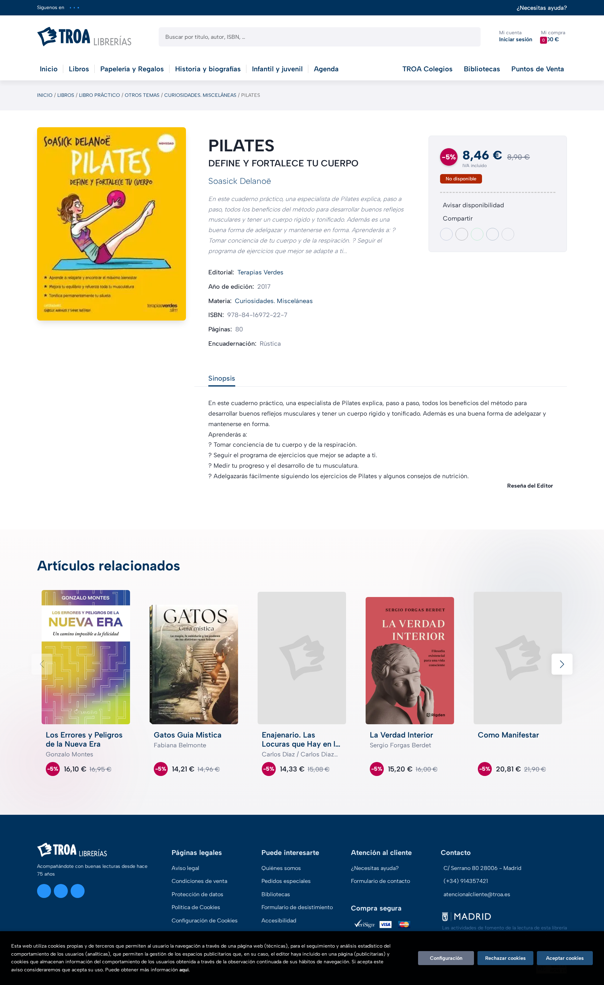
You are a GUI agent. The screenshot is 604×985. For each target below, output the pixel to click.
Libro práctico (99, 95)
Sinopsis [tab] (221, 378)
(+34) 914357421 (466, 881)
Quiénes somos (281, 868)
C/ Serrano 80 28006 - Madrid (483, 868)
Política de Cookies (196, 907)
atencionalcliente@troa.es (477, 894)
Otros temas (142, 95)
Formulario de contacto (380, 881)
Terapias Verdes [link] (260, 272)
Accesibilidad (278, 920)
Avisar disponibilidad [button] (473, 205)
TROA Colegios (427, 69)
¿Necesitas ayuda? (542, 8)
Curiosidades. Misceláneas (200, 95)
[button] (553, 36)
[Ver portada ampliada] (111, 223)
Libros (65, 95)
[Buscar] (469, 36)
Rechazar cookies (505, 958)
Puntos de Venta (537, 69)
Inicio (44, 95)
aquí (184, 970)
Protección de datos (197, 894)
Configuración (446, 958)
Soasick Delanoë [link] (239, 181)
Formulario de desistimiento (297, 907)
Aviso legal (185, 868)
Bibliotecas (482, 69)
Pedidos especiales (286, 881)
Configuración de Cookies (205, 920)
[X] (74, 7)
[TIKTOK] (78, 7)
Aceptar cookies (565, 958)
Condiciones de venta (199, 881)
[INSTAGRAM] (70, 7)
